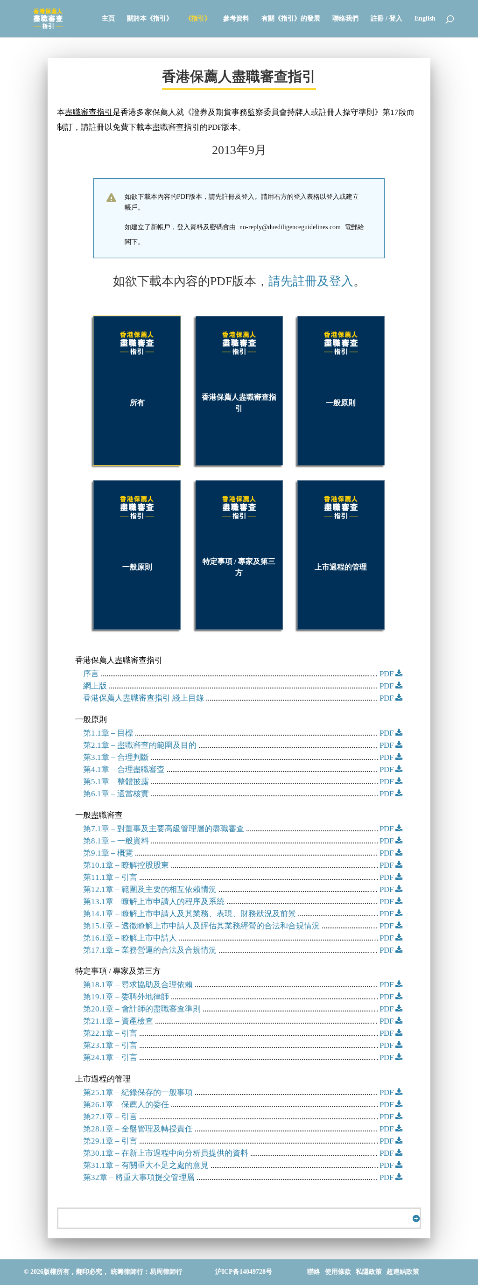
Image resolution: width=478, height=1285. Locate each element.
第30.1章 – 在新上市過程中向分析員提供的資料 (165, 1153)
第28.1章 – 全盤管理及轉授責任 (138, 1128)
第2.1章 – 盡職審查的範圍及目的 (140, 745)
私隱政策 (369, 1271)
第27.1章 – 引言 (110, 1116)
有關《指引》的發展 (290, 18)
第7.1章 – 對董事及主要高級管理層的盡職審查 (163, 828)
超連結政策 (403, 1271)
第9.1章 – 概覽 (108, 853)
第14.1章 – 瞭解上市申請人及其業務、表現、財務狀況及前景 (189, 913)
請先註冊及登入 (310, 281)
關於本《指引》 (150, 18)
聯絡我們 (345, 18)
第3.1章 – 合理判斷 (116, 757)
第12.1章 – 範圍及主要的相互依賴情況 (150, 889)
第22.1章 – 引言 (110, 1033)
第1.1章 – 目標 (108, 733)
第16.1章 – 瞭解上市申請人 (130, 938)
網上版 (95, 685)
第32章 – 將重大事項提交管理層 (139, 1177)
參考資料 (236, 18)
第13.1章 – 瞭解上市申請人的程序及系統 (154, 901)
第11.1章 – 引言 (110, 877)
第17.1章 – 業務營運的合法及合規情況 (150, 950)
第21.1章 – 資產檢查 (118, 1021)
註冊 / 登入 (386, 18)
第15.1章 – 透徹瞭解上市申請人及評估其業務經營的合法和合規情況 (201, 925)
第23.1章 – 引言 (110, 1045)
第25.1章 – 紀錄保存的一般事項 (138, 1092)
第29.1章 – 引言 (110, 1141)
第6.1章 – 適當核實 (116, 793)
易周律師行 (166, 1271)
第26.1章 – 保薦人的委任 (126, 1104)
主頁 (108, 18)
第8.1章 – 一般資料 (116, 840)
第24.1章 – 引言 (110, 1057)
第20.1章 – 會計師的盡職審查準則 (142, 1008)
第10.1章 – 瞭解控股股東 (126, 865)
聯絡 (313, 1271)
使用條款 (338, 1271)
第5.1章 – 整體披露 (116, 781)
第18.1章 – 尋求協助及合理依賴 (138, 984)
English (425, 18)
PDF (387, 673)
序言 (91, 673)
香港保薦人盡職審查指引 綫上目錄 (143, 698)
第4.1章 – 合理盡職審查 (124, 769)
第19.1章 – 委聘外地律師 (126, 996)
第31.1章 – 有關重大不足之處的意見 (146, 1165)
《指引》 (198, 18)
